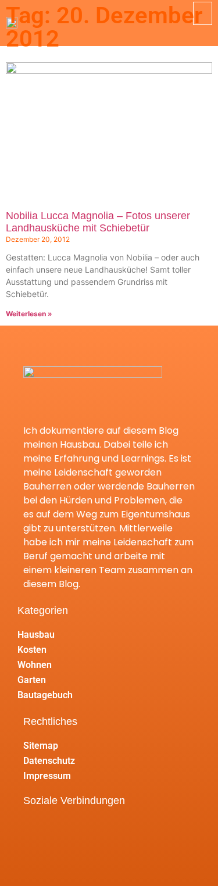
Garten (31, 679)
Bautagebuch (45, 695)
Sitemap (40, 745)
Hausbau (36, 634)
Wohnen (34, 664)
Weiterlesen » (29, 313)
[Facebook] (37, 831)
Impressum (47, 775)
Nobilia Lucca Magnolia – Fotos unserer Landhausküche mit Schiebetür (98, 222)
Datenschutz (49, 760)
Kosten (32, 649)
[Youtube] (68, 831)
